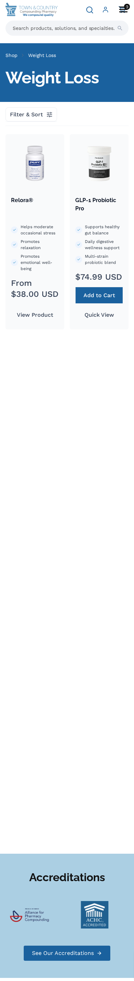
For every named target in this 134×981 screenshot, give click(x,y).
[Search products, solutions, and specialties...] (120, 28)
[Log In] (105, 9)
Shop (11, 55)
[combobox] (67, 28)
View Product (35, 315)
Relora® (22, 200)
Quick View (99, 315)
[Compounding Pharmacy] (60, 914)
